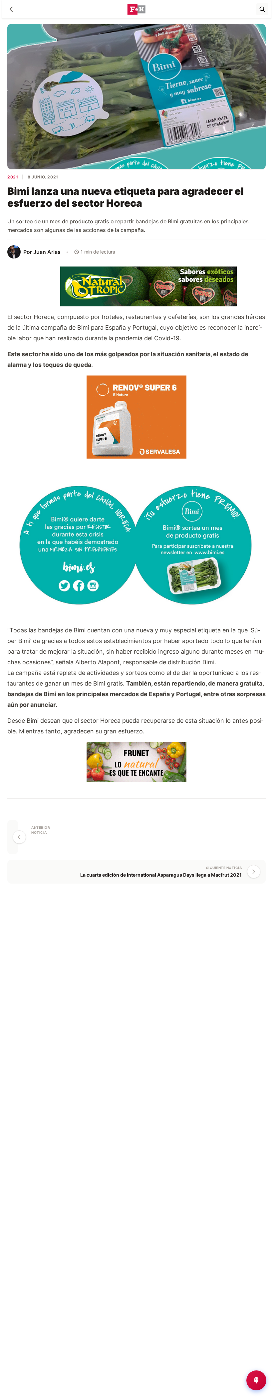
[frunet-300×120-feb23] (136, 761)
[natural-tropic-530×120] (136, 285)
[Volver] (11, 9)
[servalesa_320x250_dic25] (136, 416)
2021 (12, 176)
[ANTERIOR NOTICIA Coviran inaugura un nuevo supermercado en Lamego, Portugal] (12, 837)
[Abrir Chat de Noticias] (256, 1380)
